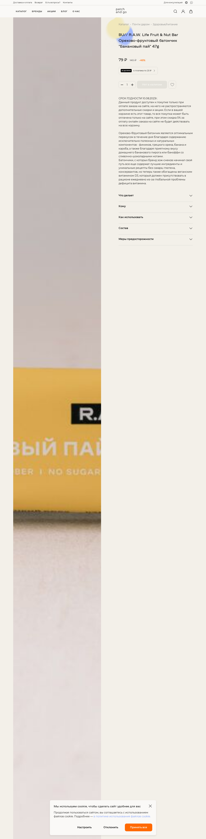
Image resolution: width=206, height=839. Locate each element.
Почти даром (141, 24)
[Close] (150, 806)
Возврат (39, 2)
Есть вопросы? (52, 2)
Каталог (124, 24)
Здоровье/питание (165, 24)
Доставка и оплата (22, 2)
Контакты (67, 2)
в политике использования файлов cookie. (122, 816)
